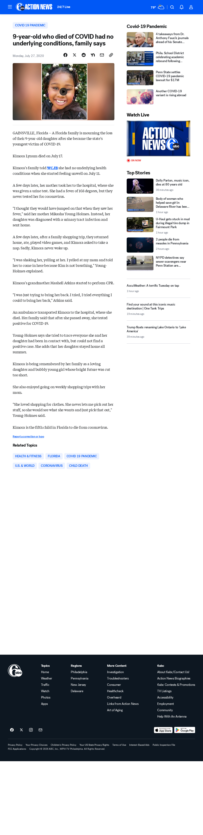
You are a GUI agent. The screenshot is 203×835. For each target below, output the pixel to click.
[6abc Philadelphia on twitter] (21, 730)
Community (165, 710)
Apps (44, 703)
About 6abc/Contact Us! (173, 672)
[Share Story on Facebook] (65, 55)
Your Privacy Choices (37, 745)
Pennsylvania (79, 678)
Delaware (77, 691)
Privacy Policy (15, 745)
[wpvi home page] (15, 670)
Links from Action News (122, 703)
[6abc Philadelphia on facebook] (12, 730)
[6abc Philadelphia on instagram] (31, 730)
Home (45, 672)
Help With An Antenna (172, 716)
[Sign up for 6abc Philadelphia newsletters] (40, 730)
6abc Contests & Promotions (176, 684)
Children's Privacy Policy (63, 745)
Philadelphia (79, 672)
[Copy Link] (111, 55)
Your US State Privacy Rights (94, 745)
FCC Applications (17, 749)
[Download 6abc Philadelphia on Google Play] (184, 730)
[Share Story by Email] (102, 55)
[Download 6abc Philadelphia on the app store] (163, 730)
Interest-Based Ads (139, 745)
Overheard (114, 697)
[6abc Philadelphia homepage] (34, 7)
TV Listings (164, 691)
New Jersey (78, 684)
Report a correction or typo (28, 436)
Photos (45, 697)
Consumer (114, 684)
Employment (165, 703)
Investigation (115, 672)
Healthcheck (115, 691)
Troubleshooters (117, 678)
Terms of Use (119, 745)
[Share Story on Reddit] (83, 55)
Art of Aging (115, 710)
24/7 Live (63, 7)
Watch (45, 691)
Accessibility (165, 697)
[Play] (158, 139)
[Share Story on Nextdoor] (92, 55)
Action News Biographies (173, 678)
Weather (46, 678)
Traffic (45, 684)
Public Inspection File (164, 745)
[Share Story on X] (74, 55)
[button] (10, 7)
